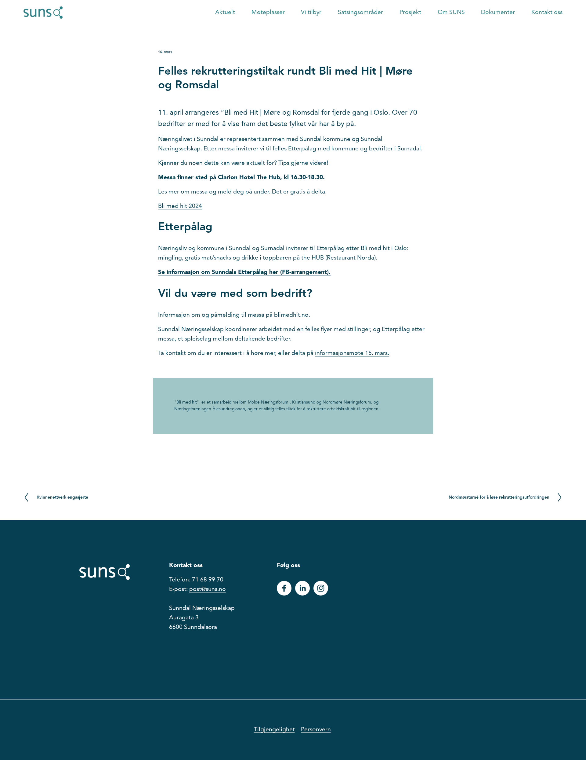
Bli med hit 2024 (180, 206)
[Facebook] (284, 588)
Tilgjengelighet (274, 730)
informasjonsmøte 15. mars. (352, 353)
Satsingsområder (360, 12)
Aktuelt (225, 12)
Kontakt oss (546, 12)
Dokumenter (498, 12)
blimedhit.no (291, 315)
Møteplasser (268, 12)
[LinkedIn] (302, 588)
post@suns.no (207, 589)
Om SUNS (451, 12)
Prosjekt (410, 12)
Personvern (316, 730)
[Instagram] (320, 588)
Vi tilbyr (311, 12)
